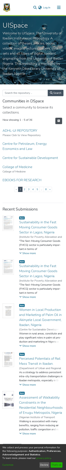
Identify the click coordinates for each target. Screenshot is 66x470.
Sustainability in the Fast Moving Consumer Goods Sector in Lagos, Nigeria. (38, 271)
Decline (44, 464)
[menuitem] (40, 8)
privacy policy (43, 458)
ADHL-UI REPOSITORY (20, 130)
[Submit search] (35, 8)
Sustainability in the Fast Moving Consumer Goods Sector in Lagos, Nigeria (38, 227)
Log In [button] (47, 7)
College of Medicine (17, 167)
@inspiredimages (54, 82)
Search (57, 93)
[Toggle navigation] (58, 7)
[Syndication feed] (58, 121)
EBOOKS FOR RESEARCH (22, 180)
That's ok (56, 464)
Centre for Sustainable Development (30, 158)
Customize (7, 464)
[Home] (7, 7)
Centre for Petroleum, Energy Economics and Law (25, 146)
